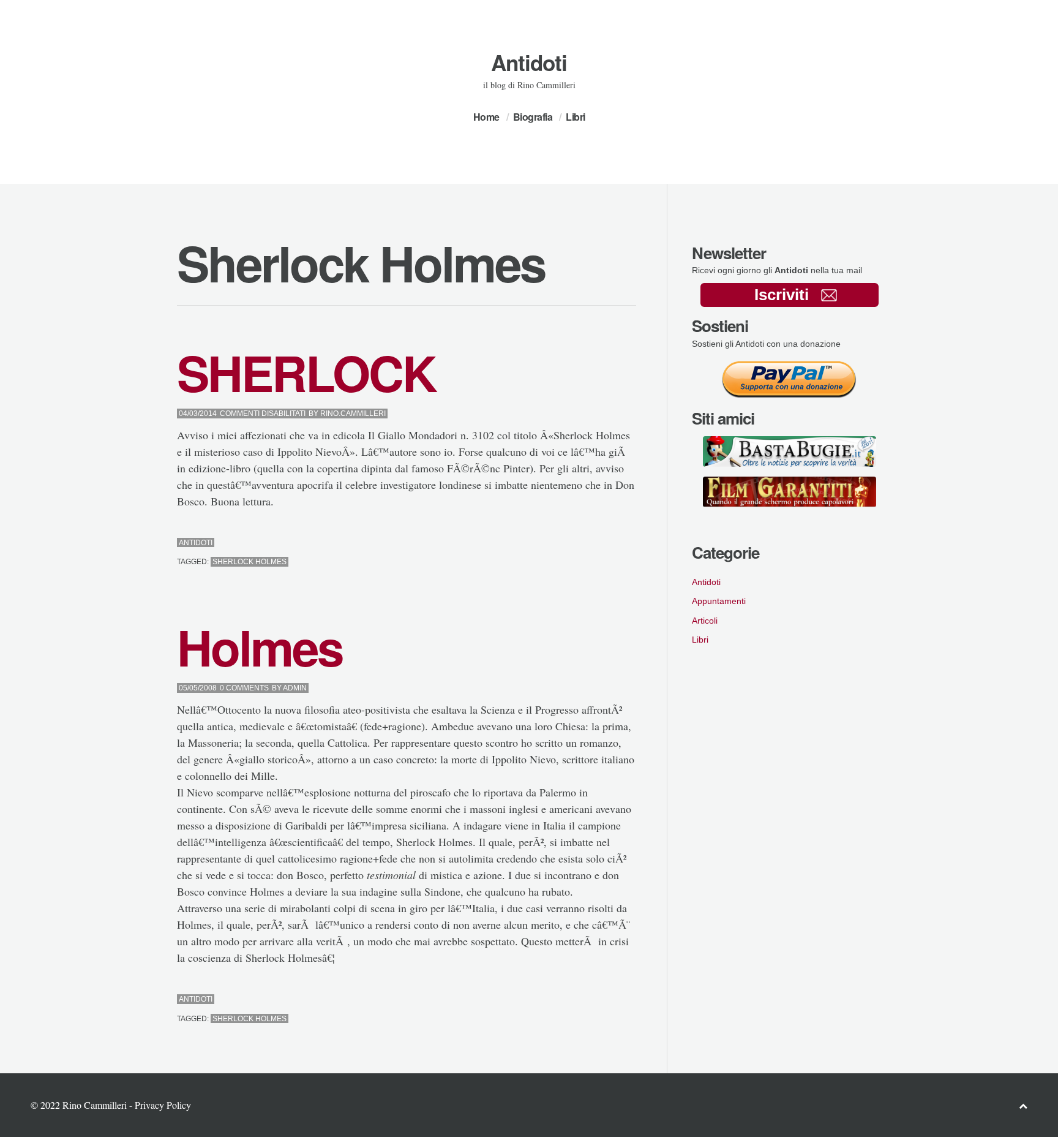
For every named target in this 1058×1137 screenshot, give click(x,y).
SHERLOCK (306, 372)
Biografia (533, 117)
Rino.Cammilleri (353, 413)
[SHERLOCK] (600, 543)
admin (295, 688)
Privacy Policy (163, 1104)
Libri (575, 117)
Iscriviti (781, 294)
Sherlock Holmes (249, 561)
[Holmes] (600, 999)
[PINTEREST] (611, 543)
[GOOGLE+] (633, 543)
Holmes (259, 646)
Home (486, 117)
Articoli (705, 620)
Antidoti (529, 62)
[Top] (1023, 1105)
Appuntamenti (719, 601)
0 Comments (244, 688)
